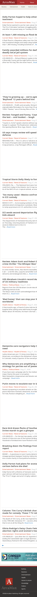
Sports (23, 589)
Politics (5, 285)
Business (4, 7)
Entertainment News (23, 22)
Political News (14, 285)
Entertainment (14, 7)
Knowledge (24, 583)
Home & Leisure (26, 580)
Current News (7, 38)
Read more (11, 227)
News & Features (20, 38)
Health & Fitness (20, 305)
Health (23, 7)
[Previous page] (2, 545)
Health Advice (7, 305)
